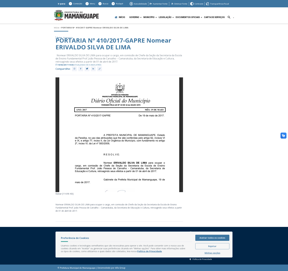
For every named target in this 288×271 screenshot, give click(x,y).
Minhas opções (212, 253)
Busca (103, 3)
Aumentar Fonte (160, 3)
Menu (91, 3)
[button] (229, 17)
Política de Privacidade (202, 259)
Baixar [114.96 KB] (65, 193)
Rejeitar (212, 246)
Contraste (198, 3)
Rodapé (118, 3)
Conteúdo (76, 3)
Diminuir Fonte (180, 3)
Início (122, 17)
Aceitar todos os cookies (212, 237)
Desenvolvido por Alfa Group (111, 267)
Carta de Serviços (214, 17)
